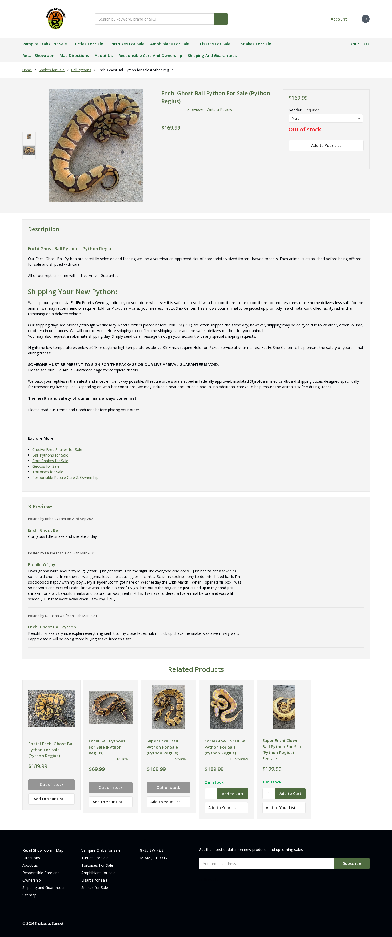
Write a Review (219, 109)
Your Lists (360, 43)
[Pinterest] (338, 157)
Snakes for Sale (256, 43)
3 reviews (195, 109)
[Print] (310, 157)
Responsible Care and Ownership (150, 55)
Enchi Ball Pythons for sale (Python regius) (107, 747)
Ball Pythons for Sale (50, 455)
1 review (121, 758)
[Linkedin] (328, 157)
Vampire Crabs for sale (44, 43)
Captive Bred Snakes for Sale (57, 449)
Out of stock (305, 130)
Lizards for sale (215, 43)
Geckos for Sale (45, 466)
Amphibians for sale (169, 43)
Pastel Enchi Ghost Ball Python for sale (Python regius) (51, 749)
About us (104, 55)
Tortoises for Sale (47, 471)
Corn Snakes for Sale (50, 460)
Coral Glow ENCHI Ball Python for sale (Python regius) (226, 747)
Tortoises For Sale (127, 43)
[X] (319, 157)
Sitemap (29, 895)
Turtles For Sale (88, 43)
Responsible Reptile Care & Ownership (65, 477)
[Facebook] (291, 157)
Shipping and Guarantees (212, 55)
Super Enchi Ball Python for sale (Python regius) (162, 747)
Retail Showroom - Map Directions (55, 55)
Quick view (51, 708)
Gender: (304, 109)
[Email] (300, 157)
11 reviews (239, 758)
